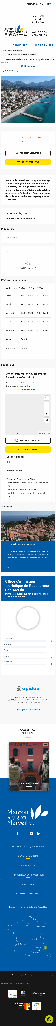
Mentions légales (6, 984)
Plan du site (18, 984)
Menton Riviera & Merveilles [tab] (34, 907)
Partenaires (26, 975)
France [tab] (12, 907)
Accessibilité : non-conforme (42, 975)
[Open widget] (49, 1019)
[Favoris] (42, 4)
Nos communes (6, 975)
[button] (37, 4)
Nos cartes (17, 975)
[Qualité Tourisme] (12, 994)
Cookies (27, 984)
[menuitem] (13, 30)
